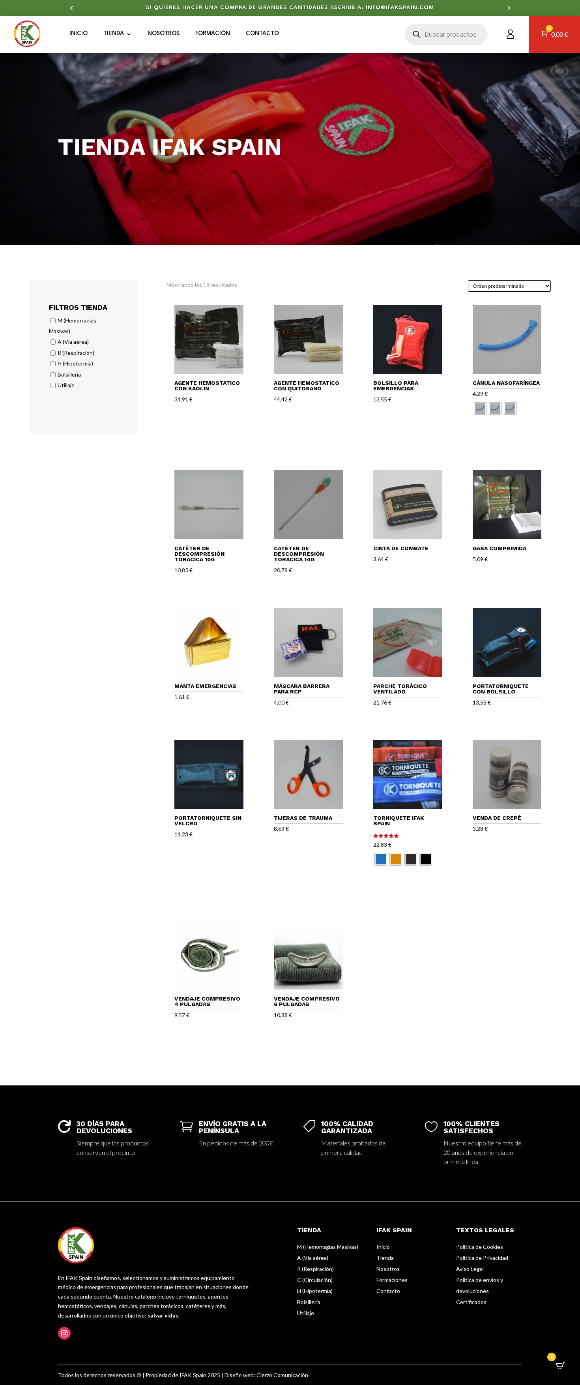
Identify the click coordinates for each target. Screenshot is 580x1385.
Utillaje (66, 385)
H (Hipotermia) (75, 363)
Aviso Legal (470, 1268)
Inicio (78, 34)
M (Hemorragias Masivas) (327, 1246)
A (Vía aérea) (73, 342)
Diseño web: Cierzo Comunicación (266, 1375)
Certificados (471, 1302)
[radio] (480, 408)
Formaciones (392, 1279)
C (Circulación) (315, 1279)
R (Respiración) (76, 352)
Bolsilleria (69, 374)
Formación (212, 34)
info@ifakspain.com (400, 7)
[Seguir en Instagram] (64, 1333)
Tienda (113, 34)
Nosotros (164, 34)
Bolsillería (308, 1302)
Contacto (262, 34)
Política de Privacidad (482, 1257)
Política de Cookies (479, 1246)
